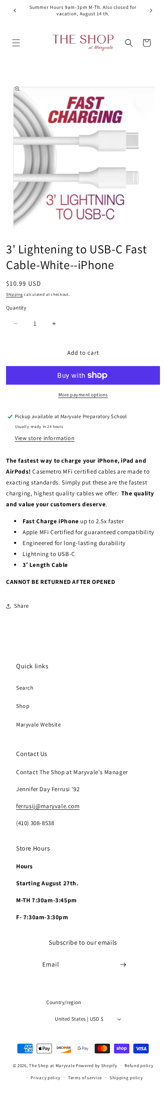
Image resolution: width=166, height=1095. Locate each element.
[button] (16, 43)
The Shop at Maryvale (52, 1065)
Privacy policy (45, 1077)
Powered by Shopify (96, 1065)
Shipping (14, 294)
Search (25, 687)
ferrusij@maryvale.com (48, 806)
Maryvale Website (38, 724)
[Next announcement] (151, 10)
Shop (22, 706)
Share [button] (21, 605)
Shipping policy (126, 1077)
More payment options (83, 395)
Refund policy (138, 1065)
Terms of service (85, 1077)
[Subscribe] (123, 964)
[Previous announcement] (15, 10)
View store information (45, 438)
